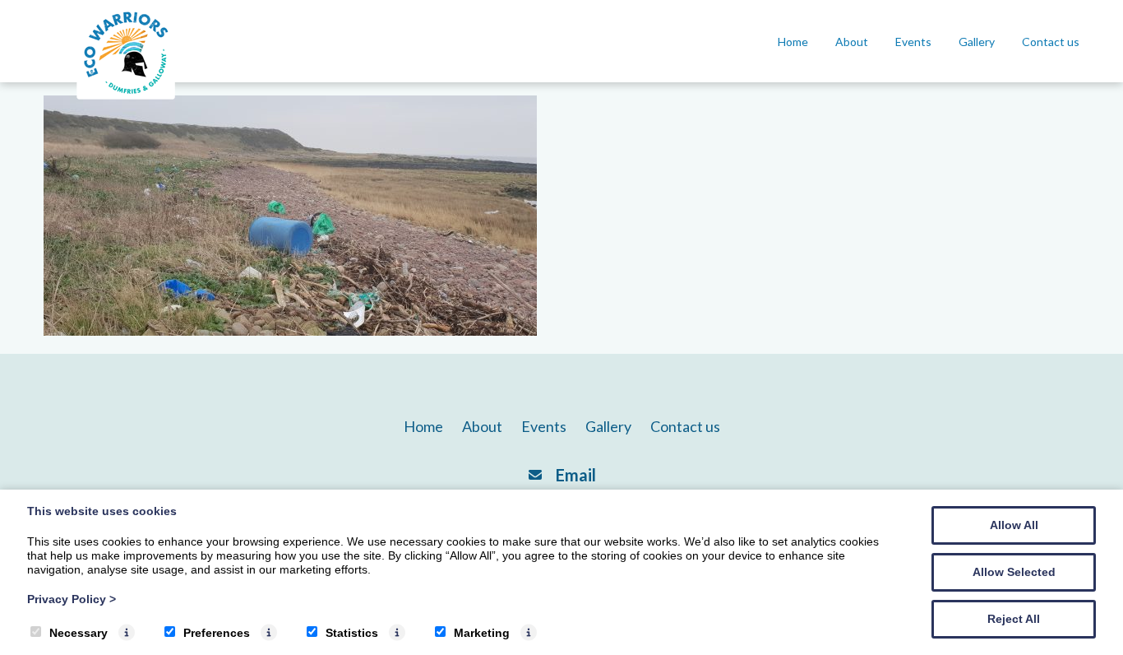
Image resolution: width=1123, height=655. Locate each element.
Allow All (1014, 525)
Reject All (1013, 618)
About (851, 42)
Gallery (977, 42)
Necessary (78, 632)
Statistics (352, 632)
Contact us (1050, 42)
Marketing (482, 632)
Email (576, 475)
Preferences (216, 632)
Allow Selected (1014, 571)
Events (913, 42)
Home (793, 42)
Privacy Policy (71, 599)
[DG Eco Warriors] (125, 99)
